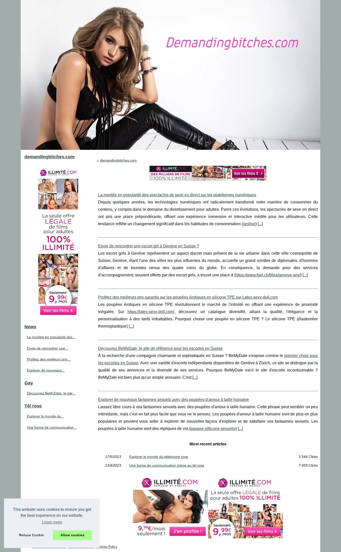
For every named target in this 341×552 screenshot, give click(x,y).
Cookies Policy (106, 547)
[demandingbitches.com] (170, 75)
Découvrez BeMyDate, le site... (51, 393)
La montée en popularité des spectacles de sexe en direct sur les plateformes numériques (177, 195)
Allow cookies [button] (72, 535)
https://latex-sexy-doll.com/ (151, 312)
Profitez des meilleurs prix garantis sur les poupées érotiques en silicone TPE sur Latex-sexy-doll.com (188, 297)
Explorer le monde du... (45, 416)
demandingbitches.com (118, 160)
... (260, 224)
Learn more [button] (52, 522)
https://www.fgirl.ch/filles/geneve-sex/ (267, 275)
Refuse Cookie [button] (31, 535)
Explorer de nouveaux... (46, 370)
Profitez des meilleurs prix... (49, 359)
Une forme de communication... (52, 427)
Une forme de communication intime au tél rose (166, 465)
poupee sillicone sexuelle (213, 428)
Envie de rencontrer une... (47, 348)
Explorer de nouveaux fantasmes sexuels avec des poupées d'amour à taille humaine (173, 399)
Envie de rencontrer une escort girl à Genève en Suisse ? (148, 246)
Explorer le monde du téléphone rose (158, 456)
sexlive (249, 224)
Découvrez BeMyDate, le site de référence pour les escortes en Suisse (160, 348)
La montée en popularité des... (51, 337)
